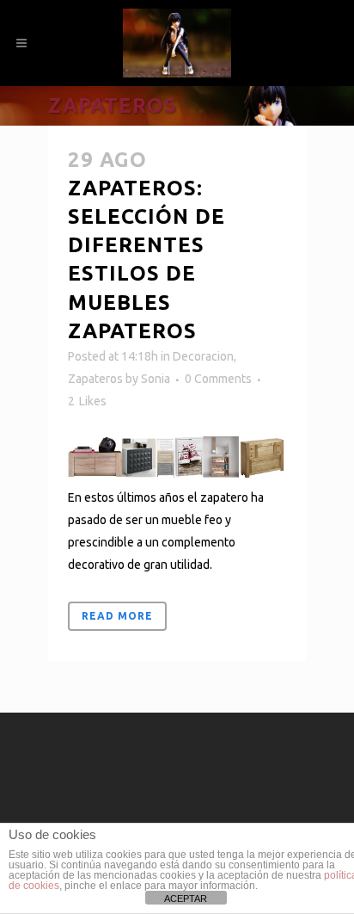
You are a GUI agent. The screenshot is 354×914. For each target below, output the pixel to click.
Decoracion (203, 356)
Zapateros (95, 379)
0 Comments (218, 379)
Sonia (155, 379)
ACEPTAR (185, 898)
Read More (117, 615)
